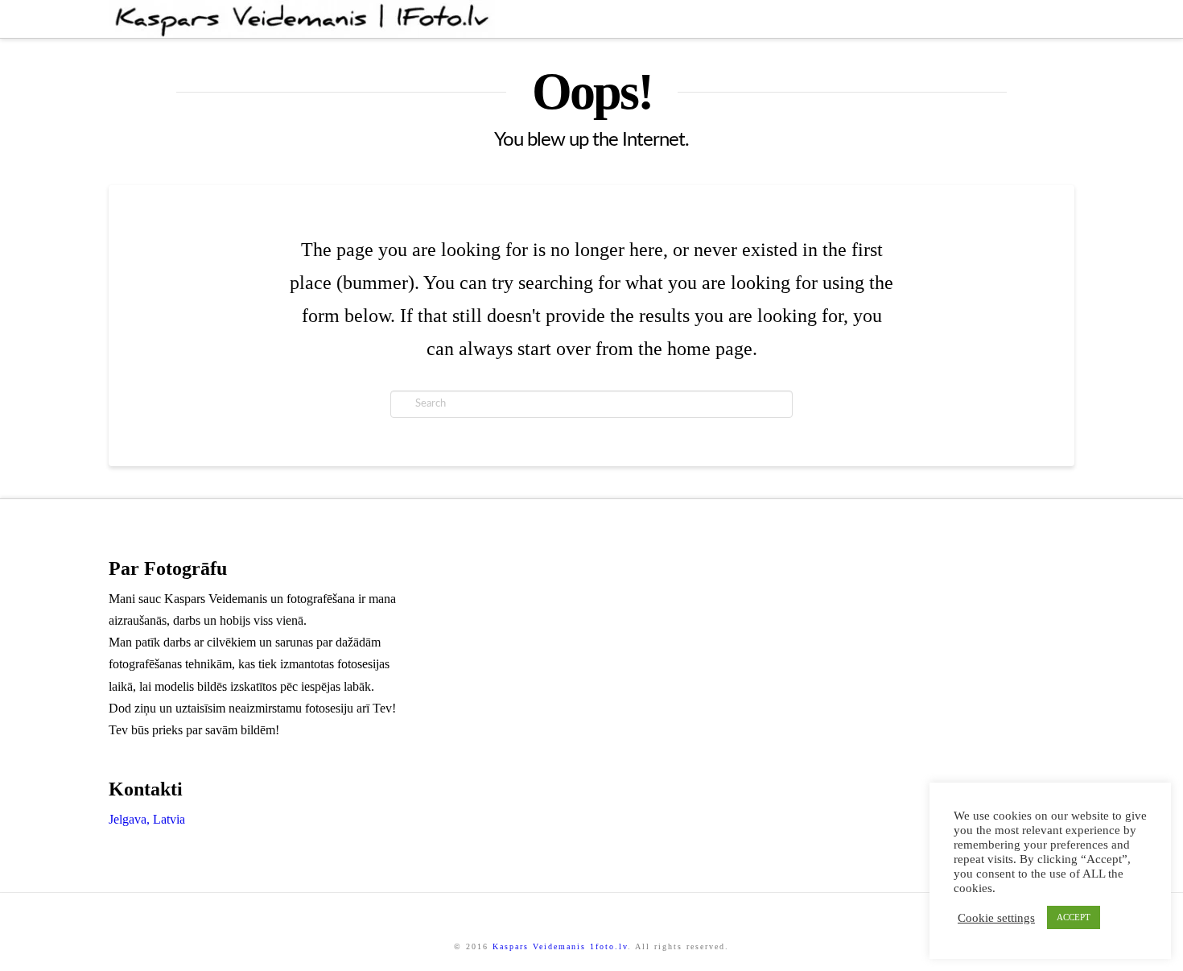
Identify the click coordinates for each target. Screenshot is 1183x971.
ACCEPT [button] (1073, 917)
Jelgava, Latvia (147, 819)
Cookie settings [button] (996, 917)
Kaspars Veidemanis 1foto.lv (560, 946)
